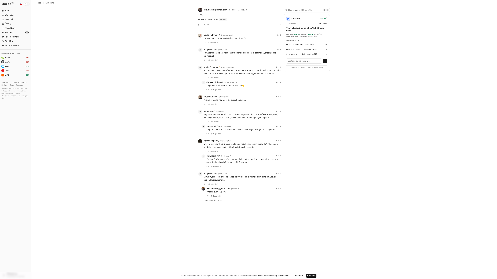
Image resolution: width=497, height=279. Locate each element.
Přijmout (311, 275)
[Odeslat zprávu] (325, 61)
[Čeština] (21, 4)
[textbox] (304, 61)
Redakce (19, 85)
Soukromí (5, 82)
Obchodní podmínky (18, 82)
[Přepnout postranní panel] (31, 139)
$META (223, 19)
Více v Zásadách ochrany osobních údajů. (274, 276)
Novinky (4, 85)
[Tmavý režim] (27, 4)
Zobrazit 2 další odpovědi (212, 200)
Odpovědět (214, 42)
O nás (12, 85)
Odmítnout (298, 275)
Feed (39, 3)
